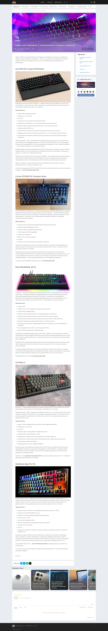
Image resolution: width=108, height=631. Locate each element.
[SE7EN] (14, 2)
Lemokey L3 (82, 69)
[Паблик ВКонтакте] (79, 79)
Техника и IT (18, 10)
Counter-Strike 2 (63, 6)
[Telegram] (67, 2)
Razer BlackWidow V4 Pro (85, 65)
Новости (42, 2)
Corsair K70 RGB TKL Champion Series (86, 62)
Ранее (25, 607)
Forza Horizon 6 (26, 6)
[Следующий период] (93, 580)
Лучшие (20, 607)
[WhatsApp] (89, 49)
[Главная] (14, 10)
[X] (92, 49)
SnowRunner (72, 6)
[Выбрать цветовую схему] (94, 2)
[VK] (64, 2)
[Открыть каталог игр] (93, 6)
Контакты (35, 625)
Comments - (90, 617)
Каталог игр (50, 2)
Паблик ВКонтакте (85, 79)
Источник (17, 556)
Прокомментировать (26, 48)
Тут (22, 452)
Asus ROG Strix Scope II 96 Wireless (85, 58)
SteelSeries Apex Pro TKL (85, 72)
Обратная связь (58, 2)
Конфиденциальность (20, 625)
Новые (15, 607)
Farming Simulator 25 (82, 6)
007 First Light (35, 6)
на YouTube (55, 409)
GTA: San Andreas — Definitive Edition (49, 6)
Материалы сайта (29, 625)
